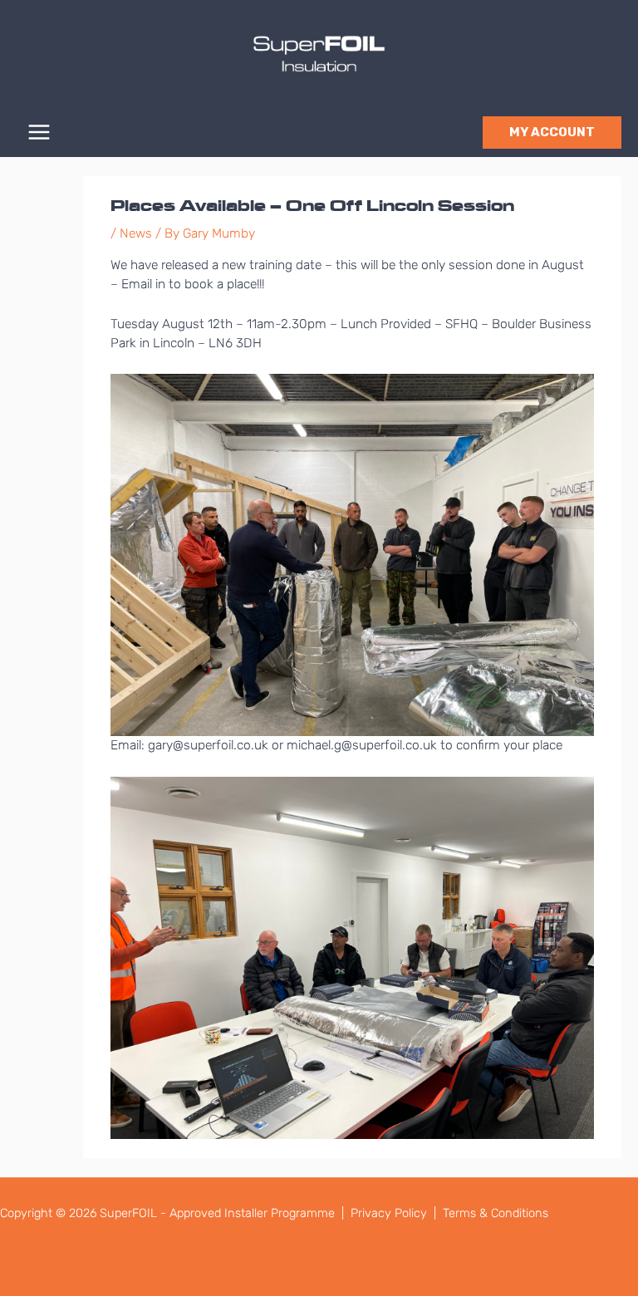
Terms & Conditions (495, 1212)
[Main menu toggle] (39, 132)
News (136, 233)
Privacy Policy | (395, 1212)
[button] (552, 132)
